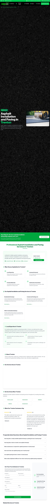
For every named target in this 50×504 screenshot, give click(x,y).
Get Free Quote (8, 0)
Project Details (7, 489)
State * (19, 485)
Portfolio (27, 3)
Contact (38, 3)
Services (12, 3)
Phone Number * (21, 473)
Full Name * (7, 473)
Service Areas (19, 4)
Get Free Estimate (44, 236)
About (32, 3)
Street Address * (7, 481)
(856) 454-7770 (45, 3)
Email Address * (7, 477)
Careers (3, 0)
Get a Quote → (7, 304)
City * (5, 485)
